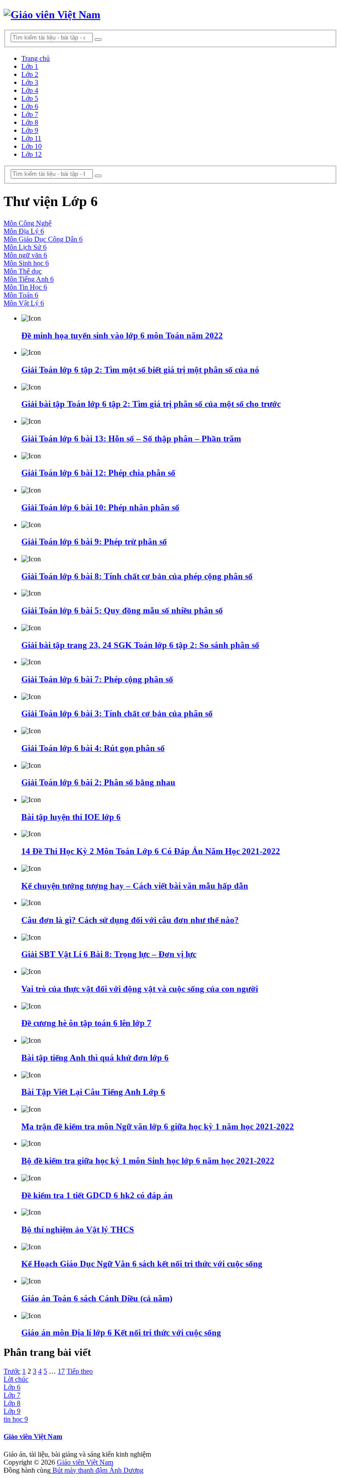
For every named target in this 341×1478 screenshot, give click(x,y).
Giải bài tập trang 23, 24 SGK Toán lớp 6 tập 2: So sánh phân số (140, 645)
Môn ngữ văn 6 (25, 255)
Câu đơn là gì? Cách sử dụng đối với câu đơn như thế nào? (130, 920)
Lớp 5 (29, 98)
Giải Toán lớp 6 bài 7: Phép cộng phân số (97, 679)
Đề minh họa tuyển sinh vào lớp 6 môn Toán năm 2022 (122, 335)
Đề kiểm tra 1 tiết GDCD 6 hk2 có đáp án (97, 1195)
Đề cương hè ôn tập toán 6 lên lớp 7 (86, 1023)
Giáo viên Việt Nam (33, 1436)
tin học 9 (16, 1419)
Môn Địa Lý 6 (24, 231)
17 (61, 1371)
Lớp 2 (29, 74)
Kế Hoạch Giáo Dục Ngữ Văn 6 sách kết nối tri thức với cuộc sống (141, 1263)
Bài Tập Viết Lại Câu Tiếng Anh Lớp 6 (93, 1092)
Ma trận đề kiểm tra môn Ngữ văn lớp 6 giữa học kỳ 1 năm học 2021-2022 (157, 1126)
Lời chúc (16, 1379)
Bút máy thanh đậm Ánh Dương (97, 1470)
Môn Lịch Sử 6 (25, 247)
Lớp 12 (31, 154)
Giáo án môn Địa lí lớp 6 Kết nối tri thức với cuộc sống (121, 1332)
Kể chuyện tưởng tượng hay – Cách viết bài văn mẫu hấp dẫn (134, 885)
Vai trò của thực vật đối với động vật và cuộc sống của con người (139, 988)
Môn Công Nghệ (28, 223)
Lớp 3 (29, 82)
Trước (12, 1371)
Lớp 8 (29, 122)
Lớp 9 (29, 130)
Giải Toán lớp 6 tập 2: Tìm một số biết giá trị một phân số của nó (140, 369)
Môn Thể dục (23, 271)
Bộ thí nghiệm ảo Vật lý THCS (77, 1229)
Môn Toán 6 (21, 295)
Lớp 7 (29, 114)
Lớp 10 (31, 146)
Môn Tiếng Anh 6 (29, 279)
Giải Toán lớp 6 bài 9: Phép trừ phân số (94, 541)
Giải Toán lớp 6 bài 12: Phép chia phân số (98, 472)
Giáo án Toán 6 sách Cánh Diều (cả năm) (96, 1298)
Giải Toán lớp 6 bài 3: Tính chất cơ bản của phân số (117, 713)
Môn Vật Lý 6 (24, 303)
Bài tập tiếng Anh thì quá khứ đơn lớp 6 (95, 1057)
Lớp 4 (29, 90)
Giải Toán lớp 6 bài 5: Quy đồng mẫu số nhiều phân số (122, 610)
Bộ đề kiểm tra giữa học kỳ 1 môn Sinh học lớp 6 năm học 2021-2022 (147, 1160)
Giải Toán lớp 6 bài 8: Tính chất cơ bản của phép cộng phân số (137, 576)
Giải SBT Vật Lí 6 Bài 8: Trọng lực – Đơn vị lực (108, 954)
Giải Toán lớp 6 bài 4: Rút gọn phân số (93, 748)
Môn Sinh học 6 (26, 263)
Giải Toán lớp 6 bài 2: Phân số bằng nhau (98, 782)
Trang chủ (35, 58)
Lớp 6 (29, 106)
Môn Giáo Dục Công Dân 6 (43, 239)
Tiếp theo (80, 1371)
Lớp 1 (29, 66)
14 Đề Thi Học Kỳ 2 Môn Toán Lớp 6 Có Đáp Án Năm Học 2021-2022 (150, 851)
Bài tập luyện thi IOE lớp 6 (71, 817)
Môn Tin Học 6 (25, 287)
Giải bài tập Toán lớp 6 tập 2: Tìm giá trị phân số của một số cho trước (151, 404)
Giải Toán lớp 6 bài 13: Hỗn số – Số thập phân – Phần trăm (131, 438)
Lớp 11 (31, 138)
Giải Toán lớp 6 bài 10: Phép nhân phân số (100, 507)
